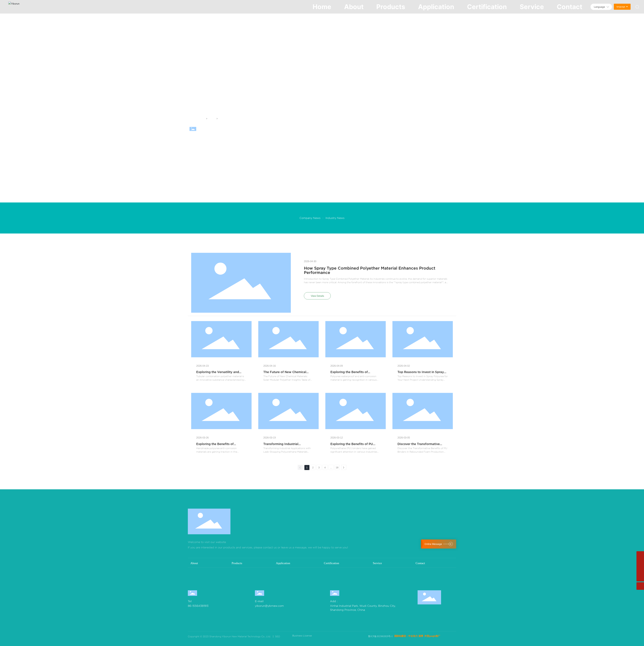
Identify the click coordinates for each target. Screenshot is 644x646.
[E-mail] (640, 570)
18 (337, 467)
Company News (310, 218)
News (212, 118)
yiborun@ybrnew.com (269, 605)
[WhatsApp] (640, 555)
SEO (277, 636)
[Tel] (640, 562)
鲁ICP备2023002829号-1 (380, 636)
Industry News (335, 218)
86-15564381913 (198, 605)
